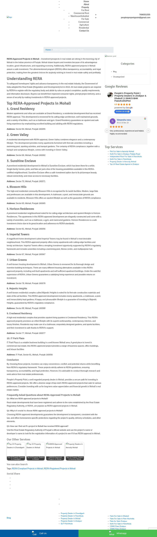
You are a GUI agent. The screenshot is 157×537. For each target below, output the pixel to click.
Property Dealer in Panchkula (72, 516)
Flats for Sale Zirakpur (118, 521)
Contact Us (84, 31)
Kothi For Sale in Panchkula (120, 159)
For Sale (85, 19)
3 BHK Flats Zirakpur (118, 529)
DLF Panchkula (67, 524)
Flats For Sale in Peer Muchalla (122, 519)
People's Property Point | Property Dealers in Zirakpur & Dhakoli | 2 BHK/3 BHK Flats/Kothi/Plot (130, 97)
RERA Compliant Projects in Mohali (27, 468)
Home (86, 1)
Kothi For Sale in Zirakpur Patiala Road (125, 154)
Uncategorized (118, 77)
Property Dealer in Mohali (70, 518)
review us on (121, 111)
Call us (42, 533)
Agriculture (84, 25)
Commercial (83, 22)
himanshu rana (124, 120)
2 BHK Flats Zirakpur (118, 526)
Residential (84, 28)
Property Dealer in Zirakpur (71, 521)
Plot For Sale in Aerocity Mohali (122, 151)
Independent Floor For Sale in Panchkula (126, 156)
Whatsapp (121, 533)
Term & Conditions (81, 499)
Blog (115, 72)
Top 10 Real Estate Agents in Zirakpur (124, 164)
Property (85, 7)
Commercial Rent (81, 13)
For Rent (85, 10)
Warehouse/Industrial (80, 16)
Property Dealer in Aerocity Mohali (123, 162)
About (86, 4)
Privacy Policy (81, 504)
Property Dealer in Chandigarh (72, 513)
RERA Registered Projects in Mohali (60, 468)
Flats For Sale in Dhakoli (119, 516)
